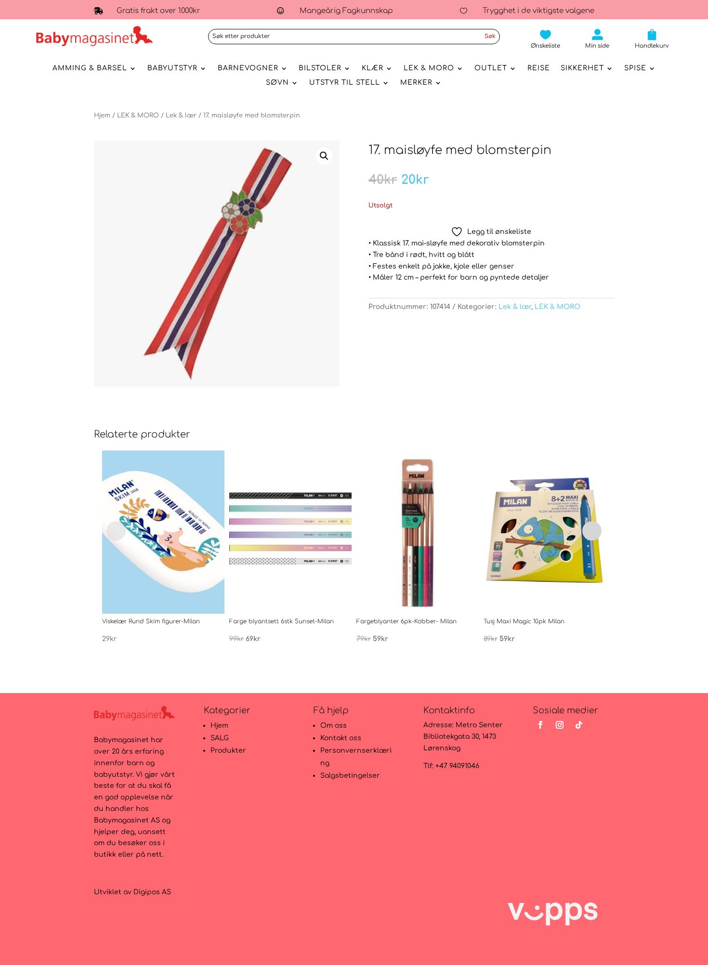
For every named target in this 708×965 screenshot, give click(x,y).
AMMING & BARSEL (89, 68)
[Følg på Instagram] (559, 725)
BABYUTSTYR (172, 68)
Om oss (333, 725)
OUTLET (490, 68)
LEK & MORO (429, 68)
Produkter (228, 750)
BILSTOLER (320, 68)
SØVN (277, 82)
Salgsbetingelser (350, 775)
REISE (538, 68)
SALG (219, 738)
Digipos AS (152, 892)
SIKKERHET (582, 68)
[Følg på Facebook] (540, 725)
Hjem (102, 115)
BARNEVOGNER (248, 68)
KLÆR (372, 68)
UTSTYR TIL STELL (344, 82)
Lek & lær (181, 115)
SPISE (635, 68)
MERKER (416, 82)
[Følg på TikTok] (579, 725)
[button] (324, 156)
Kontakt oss (340, 738)
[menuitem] (545, 39)
